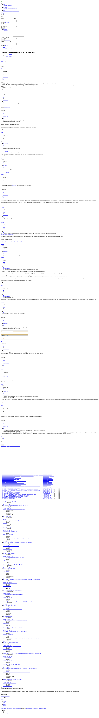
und (7, 107)
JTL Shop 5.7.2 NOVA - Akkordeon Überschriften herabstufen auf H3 (13, 590)
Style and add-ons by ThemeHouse (31, 708)
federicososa (10, 54)
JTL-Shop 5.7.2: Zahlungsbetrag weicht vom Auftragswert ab (12, 575)
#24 (3, 145)
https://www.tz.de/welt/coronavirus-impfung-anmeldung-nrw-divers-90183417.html (12, 241)
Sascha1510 (2, 174)
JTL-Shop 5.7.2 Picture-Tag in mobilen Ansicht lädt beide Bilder (11, 485)
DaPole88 (2, 341)
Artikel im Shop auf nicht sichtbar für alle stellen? (9, 448)
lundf (1, 68)
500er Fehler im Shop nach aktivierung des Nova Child (10, 493)
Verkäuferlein (2, 222)
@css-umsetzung (14, 185)
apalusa (2, 285)
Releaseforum (5, 519)
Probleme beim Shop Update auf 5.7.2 (8, 480)
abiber (1, 187)
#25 (3, 167)
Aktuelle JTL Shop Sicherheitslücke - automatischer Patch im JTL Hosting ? (13, 483)
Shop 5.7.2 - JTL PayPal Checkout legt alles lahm (9, 487)
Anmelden (2, 699)
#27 (3, 197)
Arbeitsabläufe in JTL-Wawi (7, 586)
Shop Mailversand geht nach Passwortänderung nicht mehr (11, 549)
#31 (3, 267)
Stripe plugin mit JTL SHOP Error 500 (9, 568)
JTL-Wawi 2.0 (45, 486)
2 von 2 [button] (5, 61)
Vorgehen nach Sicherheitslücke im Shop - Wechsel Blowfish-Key (11, 478)
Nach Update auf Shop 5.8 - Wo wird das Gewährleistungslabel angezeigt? (13, 450)
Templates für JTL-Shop (46, 493)
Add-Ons (19, 708)
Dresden (4, 75)
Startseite (2, 696)
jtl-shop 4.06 (10, 56)
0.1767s (7, 713)
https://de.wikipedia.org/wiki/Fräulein (49, 366)
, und (8, 130)
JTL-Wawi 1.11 (5, 523)
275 (3, 290)
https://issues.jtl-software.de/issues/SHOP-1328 (7, 234)
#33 (3, 312)
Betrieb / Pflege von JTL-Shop (47, 478)
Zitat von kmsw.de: (5, 429)
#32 (3, 295)
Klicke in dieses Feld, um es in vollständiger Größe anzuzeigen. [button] (12, 121)
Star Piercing (2, 207)
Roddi (1, 92)
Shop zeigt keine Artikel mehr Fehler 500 (8, 498)
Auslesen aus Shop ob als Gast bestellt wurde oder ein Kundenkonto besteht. (14, 564)
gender (7, 56)
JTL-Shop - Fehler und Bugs (47, 449)
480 (3, 97)
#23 (3, 118)
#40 (3, 428)
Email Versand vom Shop (7, 527)
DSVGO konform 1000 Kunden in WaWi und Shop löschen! (11, 492)
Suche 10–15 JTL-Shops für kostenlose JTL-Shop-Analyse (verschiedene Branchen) (14, 484)
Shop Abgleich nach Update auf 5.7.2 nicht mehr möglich (11, 497)
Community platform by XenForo (9, 708)
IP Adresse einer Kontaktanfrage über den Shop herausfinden (11, 488)
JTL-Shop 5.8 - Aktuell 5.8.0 (7, 516)
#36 (3, 365)
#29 (3, 232)
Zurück (1, 57)
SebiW (1, 355)
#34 (3, 325)
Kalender (6, 696)
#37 (3, 378)
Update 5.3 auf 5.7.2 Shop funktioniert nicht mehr (10, 531)
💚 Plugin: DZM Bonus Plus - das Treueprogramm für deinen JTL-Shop (13, 557)
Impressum (4, 704)
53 (3, 192)
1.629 (4, 212)
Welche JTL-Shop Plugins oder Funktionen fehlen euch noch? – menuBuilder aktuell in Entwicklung (17, 542)
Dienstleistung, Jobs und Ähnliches (48, 484)
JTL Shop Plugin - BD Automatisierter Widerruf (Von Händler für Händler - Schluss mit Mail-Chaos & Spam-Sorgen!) (19, 494)
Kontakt (8, 696)
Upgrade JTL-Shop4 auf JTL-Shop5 (8, 534)
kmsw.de (2, 369)
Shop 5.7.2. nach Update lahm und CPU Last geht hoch (10, 479)
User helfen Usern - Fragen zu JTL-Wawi (48, 489)
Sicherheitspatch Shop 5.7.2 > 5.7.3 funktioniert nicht (11, 512)
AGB (4, 703)
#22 (3, 102)
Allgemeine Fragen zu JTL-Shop (47, 448)
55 (3, 373)
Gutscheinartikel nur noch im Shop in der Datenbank (11, 546)
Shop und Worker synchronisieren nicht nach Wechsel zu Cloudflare (13, 594)
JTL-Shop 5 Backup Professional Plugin (9, 605)
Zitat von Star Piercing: (6, 268)
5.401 (4, 113)
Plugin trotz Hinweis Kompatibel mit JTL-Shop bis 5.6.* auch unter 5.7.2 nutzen (14, 481)
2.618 (4, 227)
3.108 (4, 360)
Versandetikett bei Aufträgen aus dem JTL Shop (10, 583)
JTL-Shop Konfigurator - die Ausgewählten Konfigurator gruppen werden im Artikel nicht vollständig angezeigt (19, 601)
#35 (3, 351)
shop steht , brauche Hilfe (6, 491)
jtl (8, 56)
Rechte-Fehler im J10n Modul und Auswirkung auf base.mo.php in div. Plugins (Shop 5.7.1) (15, 495)
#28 (3, 217)
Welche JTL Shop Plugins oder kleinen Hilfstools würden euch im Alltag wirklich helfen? (15, 496)
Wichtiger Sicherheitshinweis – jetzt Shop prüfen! (9, 482)
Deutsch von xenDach (41, 708)
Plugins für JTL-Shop (46, 481)
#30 (3, 253)
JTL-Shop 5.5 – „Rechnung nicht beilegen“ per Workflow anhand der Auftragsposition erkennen (16, 538)
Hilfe (4, 696)
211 (3, 346)
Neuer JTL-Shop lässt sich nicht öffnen (9, 553)
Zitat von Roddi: (5, 151)
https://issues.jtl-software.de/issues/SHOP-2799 (34, 198)
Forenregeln (4, 701)
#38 (3, 393)
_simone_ (2, 132)
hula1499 (2, 108)
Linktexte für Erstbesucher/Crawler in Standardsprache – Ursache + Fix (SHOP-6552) (14, 449)
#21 (3, 79)
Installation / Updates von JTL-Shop (48, 479)
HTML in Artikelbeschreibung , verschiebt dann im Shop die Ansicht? (12, 520)
